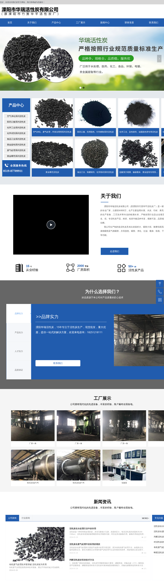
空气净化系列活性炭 (16, 116)
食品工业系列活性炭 (16, 139)
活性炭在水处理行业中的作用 (82, 528)
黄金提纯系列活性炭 (16, 145)
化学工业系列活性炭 (16, 127)
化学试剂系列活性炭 (16, 133)
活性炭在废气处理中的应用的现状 (84, 544)
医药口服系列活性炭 (16, 122)
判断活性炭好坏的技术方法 (81, 560)
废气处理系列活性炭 (16, 150)
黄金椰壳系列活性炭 (16, 156)
